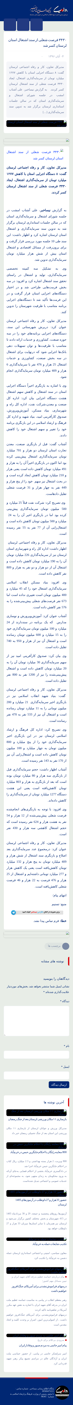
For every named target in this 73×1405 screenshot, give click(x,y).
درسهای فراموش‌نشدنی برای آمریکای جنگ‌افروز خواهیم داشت (39, 1288)
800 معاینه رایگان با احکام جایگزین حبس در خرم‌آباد (38, 1152)
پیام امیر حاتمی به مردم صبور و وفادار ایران (43, 1345)
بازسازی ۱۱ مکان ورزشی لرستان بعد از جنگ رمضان (37, 1119)
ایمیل (65, 1066)
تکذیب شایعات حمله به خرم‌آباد (49, 1243)
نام (66, 1045)
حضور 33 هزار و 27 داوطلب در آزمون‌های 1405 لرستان (41, 1202)
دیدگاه (64, 1001)
